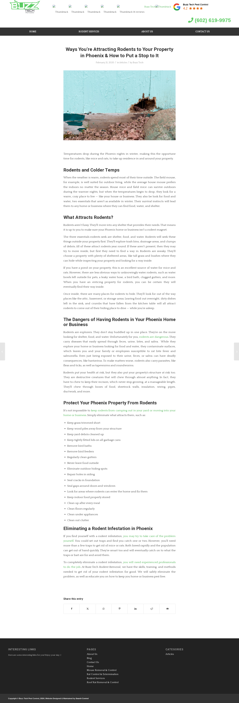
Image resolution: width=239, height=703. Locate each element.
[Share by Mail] (167, 609)
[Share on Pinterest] (119, 609)
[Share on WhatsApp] (104, 609)
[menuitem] (32, 32)
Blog (89, 658)
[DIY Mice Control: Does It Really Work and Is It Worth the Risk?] (2, 351)
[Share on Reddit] (151, 609)
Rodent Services (96, 678)
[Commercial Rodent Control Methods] (236, 351)
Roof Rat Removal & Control (103, 682)
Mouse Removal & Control (101, 670)
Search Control (82, 698)
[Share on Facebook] (72, 609)
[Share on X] (87, 609)
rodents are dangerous (153, 336)
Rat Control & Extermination (102, 674)
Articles (123, 62)
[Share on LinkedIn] (135, 609)
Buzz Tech (138, 62)
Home (90, 666)
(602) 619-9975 (212, 20)
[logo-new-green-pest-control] (24, 7)
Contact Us (93, 662)
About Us (92, 654)
